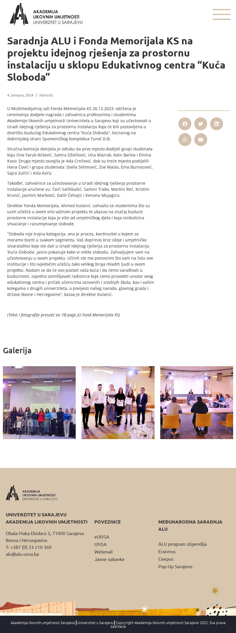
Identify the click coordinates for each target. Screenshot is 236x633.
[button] (184, 123)
